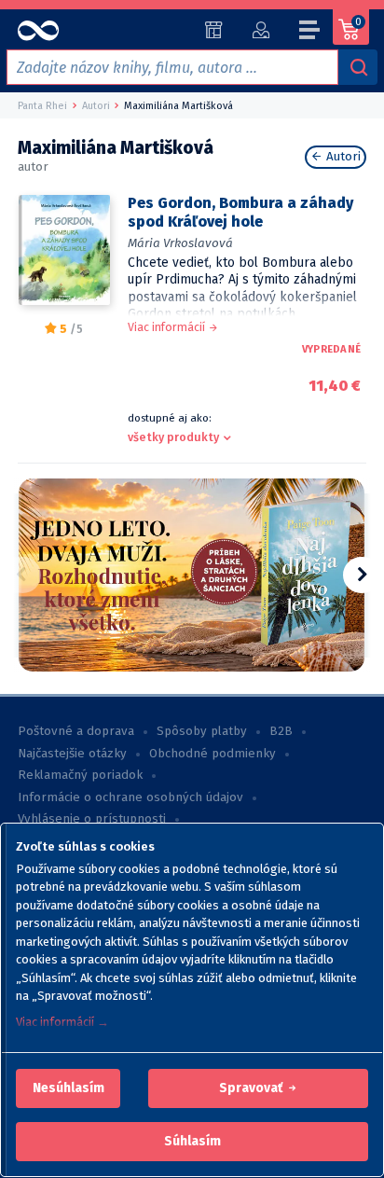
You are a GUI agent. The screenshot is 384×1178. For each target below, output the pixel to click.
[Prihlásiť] (260, 29)
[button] (68, 1088)
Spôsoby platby (202, 731)
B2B (281, 731)
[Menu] (310, 33)
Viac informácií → (62, 1022)
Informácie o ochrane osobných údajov (130, 797)
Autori (341, 156)
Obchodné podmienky (212, 753)
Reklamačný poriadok (80, 775)
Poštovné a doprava (76, 731)
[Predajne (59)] (214, 29)
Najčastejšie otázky (72, 753)
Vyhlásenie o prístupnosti (92, 818)
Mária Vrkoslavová (180, 243)
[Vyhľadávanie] (357, 67)
